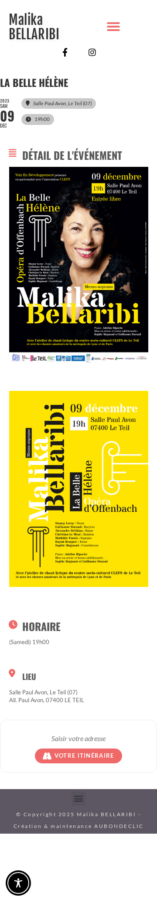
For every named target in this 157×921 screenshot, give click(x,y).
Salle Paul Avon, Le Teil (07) (43, 692)
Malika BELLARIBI (34, 27)
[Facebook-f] (65, 52)
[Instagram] (92, 52)
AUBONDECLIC (119, 826)
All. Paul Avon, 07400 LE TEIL (46, 700)
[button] (113, 26)
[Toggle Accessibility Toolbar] (18, 883)
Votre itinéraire (84, 755)
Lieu (29, 676)
